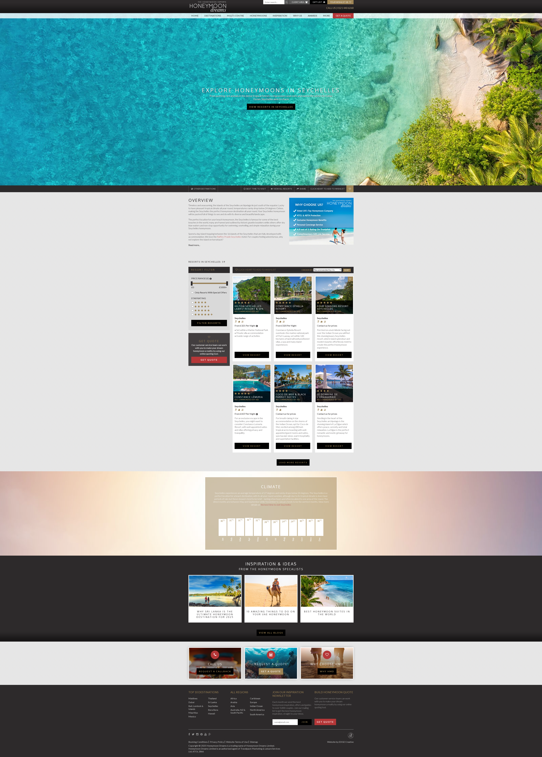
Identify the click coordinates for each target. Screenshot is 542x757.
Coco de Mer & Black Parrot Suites (291, 395)
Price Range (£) (200, 278)
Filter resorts (209, 323)
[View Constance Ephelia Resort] (293, 295)
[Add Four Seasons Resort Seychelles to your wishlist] (350, 279)
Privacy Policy (217, 741)
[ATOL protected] (351, 736)
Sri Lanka (212, 702)
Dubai (191, 702)
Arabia (233, 702)
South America (257, 714)
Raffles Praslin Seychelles (229, 236)
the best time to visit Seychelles (276, 504)
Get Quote (209, 359)
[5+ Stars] (203, 315)
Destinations (212, 15)
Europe (253, 702)
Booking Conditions (198, 741)
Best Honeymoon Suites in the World (327, 613)
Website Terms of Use (237, 741)
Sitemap (254, 741)
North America (257, 709)
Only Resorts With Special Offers (211, 292)
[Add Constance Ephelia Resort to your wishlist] (309, 279)
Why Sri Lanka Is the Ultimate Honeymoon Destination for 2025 (215, 614)
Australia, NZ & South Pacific (237, 711)
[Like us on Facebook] (189, 734)
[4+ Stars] (203, 307)
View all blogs (271, 632)
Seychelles (213, 706)
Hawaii (211, 713)
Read (191, 245)
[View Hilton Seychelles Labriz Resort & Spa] (251, 295)
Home (194, 15)
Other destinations (204, 189)
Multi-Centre (235, 15)
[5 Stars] (203, 311)
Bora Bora (213, 709)
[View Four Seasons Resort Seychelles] (334, 295)
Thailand (212, 698)
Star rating (198, 298)
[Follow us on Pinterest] (201, 734)
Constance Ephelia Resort (289, 307)
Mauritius (193, 712)
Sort (347, 270)
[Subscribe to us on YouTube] (205, 734)
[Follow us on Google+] (209, 734)
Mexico (192, 716)
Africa (233, 698)
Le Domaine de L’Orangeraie (327, 395)
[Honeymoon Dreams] (208, 6)
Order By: (307, 270)
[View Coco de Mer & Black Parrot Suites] (293, 383)
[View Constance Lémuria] (251, 383)
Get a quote (271, 671)
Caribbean (255, 698)
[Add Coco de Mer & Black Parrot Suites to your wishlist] (309, 367)
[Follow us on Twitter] (193, 734)
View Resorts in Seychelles (271, 106)
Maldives (192, 698)
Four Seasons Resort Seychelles (333, 307)
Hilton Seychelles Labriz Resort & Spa (249, 307)
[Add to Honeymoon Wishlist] (349, 188)
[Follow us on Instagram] (197, 734)
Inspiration (280, 15)
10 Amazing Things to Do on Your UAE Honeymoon (271, 613)
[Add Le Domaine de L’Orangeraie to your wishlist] (350, 367)
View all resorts (282, 189)
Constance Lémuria (249, 397)
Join (305, 722)
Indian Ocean (256, 706)
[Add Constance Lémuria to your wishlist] (267, 367)
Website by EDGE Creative (340, 741)
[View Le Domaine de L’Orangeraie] (334, 383)
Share (302, 189)
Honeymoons (258, 15)
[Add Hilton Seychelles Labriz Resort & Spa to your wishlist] (267, 279)
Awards (312, 15)
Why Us (297, 15)
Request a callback (215, 671)
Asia (232, 706)
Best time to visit (256, 189)
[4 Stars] (203, 303)
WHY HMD (327, 671)
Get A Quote (343, 15)
